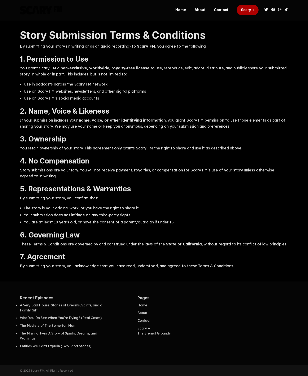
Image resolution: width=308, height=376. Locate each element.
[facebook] (273, 10)
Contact (221, 10)
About (200, 10)
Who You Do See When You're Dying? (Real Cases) (61, 318)
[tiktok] (285, 10)
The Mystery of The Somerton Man (47, 325)
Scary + (247, 10)
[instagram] (280, 10)
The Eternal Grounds (154, 333)
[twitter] (266, 10)
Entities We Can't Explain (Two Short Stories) (55, 346)
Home (180, 10)
